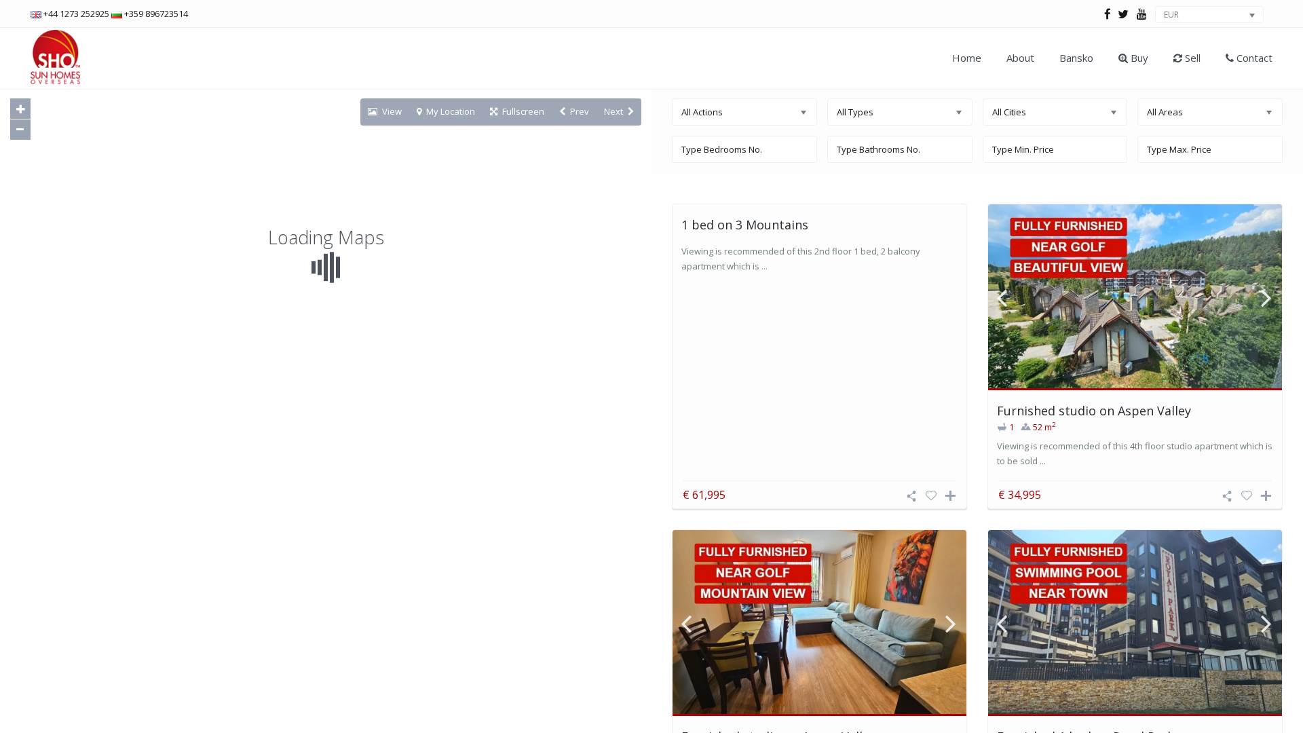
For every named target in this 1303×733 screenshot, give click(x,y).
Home (966, 57)
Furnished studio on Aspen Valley (1094, 410)
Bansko (1076, 57)
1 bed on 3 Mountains (744, 225)
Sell (1191, 57)
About (1020, 57)
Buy (1138, 57)
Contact (1253, 57)
